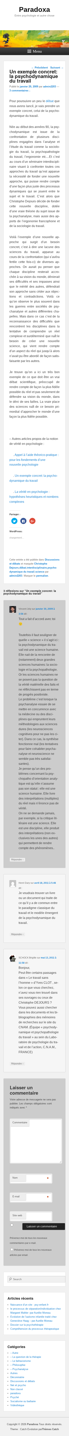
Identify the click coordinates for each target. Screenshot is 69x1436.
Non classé (16, 1389)
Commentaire (19, 1122)
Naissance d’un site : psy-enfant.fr (29, 1304)
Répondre (17, 859)
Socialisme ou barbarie (23, 1401)
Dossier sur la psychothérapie (26, 1324)
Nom (15, 1177)
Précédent (39, 67)
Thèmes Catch (50, 1429)
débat (49, 101)
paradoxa (15, 1393)
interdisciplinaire (37, 567)
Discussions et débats (22, 1381)
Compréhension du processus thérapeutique (34, 1328)
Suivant (57, 67)
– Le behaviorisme (20, 1361)
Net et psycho (18, 1385)
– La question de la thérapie (25, 1356)
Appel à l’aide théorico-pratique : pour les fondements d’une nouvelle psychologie (34, 459)
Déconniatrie (17, 1377)
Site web (17, 1215)
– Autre (14, 1352)
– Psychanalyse (19, 1369)
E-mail (16, 1196)
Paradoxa (34, 9)
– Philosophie (17, 1365)
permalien (42, 575)
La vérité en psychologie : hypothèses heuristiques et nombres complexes (33, 496)
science (39, 571)
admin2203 (49, 86)
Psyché (14, 1397)
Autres (14, 1373)
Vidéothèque (17, 1405)
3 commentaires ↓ (19, 90)
